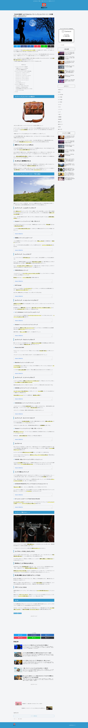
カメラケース (19, 81)
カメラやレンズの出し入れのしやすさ (23, 85)
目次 (22, 64)
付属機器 (16, 613)
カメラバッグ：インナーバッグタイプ (23, 78)
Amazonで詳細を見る (19, 233)
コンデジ (59, 104)
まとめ (17, 91)
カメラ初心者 (60, 94)
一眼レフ (59, 114)
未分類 (59, 126)
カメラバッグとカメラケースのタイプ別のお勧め (23, 71)
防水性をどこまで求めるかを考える (22, 87)
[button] (74, 44)
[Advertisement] (34, 624)
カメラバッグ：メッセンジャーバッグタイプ (24, 75)
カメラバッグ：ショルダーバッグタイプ (23, 72)
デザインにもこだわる (20, 90)
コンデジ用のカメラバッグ (21, 82)
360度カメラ (60, 89)
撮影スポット (60, 124)
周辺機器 (20, 613)
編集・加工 (60, 129)
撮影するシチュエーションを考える (22, 68)
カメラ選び (60, 102)
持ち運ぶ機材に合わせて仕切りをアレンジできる (24, 88)
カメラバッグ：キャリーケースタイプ (23, 79)
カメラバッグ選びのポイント (20, 84)
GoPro (59, 92)
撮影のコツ (60, 121)
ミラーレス (60, 109)
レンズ (59, 111)
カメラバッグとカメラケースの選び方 (22, 66)
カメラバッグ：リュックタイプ (22, 74)
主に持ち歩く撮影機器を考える (22, 69)
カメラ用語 (60, 97)
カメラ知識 (60, 99)
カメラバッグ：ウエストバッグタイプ (23, 76)
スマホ (59, 106)
